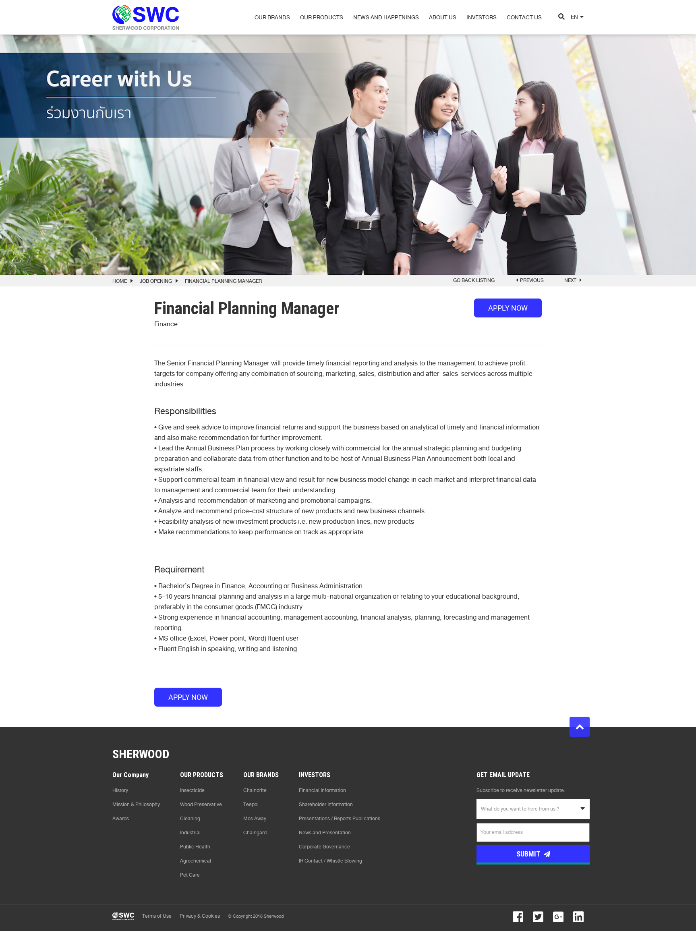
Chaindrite (255, 790)
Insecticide (192, 790)
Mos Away (254, 819)
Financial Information (322, 790)
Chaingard (255, 833)
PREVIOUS (532, 280)
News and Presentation (325, 833)
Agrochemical (195, 861)
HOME (119, 281)
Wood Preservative (201, 804)
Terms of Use (157, 916)
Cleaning (190, 819)
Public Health (195, 847)
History (120, 790)
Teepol (251, 804)
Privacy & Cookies (200, 916)
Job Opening (156, 281)
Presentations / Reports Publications (339, 819)
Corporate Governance (324, 847)
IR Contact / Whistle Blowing (330, 861)
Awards (120, 819)
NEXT (571, 280)
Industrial (190, 833)
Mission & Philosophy (136, 804)
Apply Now (508, 308)
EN (574, 17)
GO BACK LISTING (474, 280)
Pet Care (190, 875)
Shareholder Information (326, 804)
